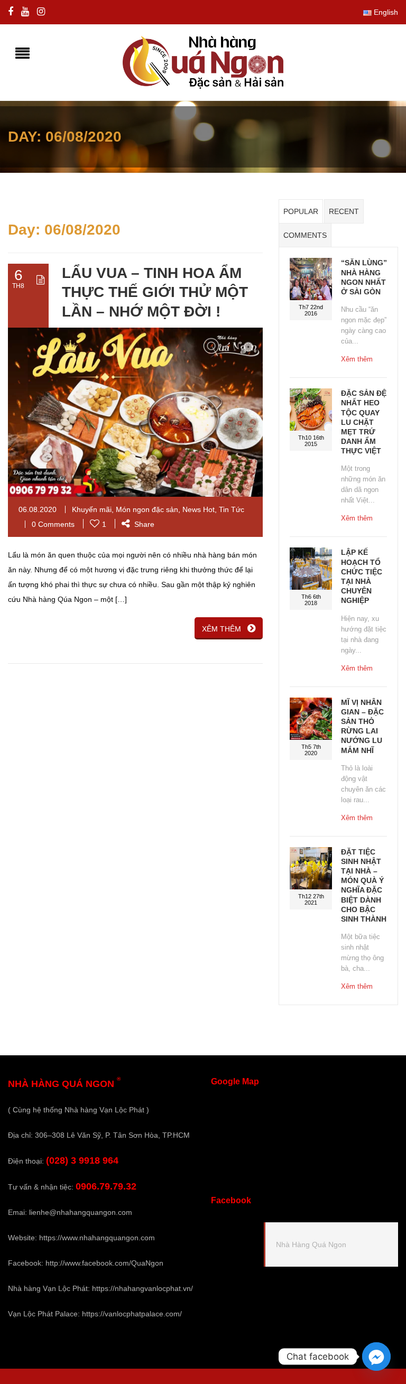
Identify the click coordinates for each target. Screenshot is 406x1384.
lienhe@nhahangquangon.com (80, 1212)
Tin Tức (231, 509)
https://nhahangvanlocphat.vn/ (142, 1288)
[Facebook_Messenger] (376, 1356)
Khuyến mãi (92, 509)
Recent (344, 211)
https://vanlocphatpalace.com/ (132, 1313)
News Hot (198, 509)
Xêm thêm (357, 359)
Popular (300, 211)
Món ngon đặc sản (147, 509)
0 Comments (53, 524)
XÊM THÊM (221, 629)
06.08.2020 (38, 509)
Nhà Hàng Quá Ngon (311, 1244)
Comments (305, 235)
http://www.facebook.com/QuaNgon (104, 1263)
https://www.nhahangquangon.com (97, 1237)
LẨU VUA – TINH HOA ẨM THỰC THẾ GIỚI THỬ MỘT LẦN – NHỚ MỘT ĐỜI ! (155, 292)
